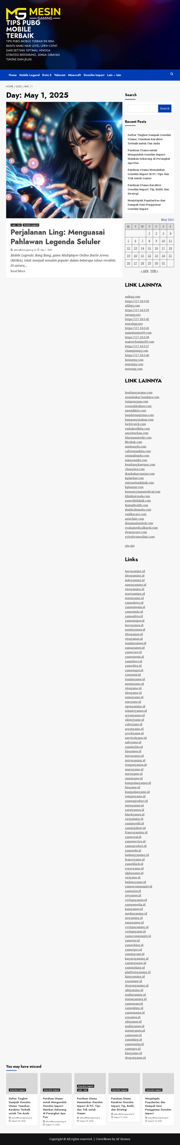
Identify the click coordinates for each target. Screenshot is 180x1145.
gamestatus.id (134, 1044)
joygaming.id (134, 918)
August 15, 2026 (155, 1120)
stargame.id (133, 702)
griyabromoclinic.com (140, 537)
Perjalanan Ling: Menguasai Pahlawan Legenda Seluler (58, 237)
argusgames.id (135, 715)
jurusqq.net (133, 315)
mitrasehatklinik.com (139, 483)
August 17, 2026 (121, 1117)
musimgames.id (135, 643)
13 (135, 248)
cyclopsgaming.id (137, 927)
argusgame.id (134, 729)
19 (128, 256)
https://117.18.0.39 (137, 310)
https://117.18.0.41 (137, 328)
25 (170, 256)
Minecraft (74, 75)
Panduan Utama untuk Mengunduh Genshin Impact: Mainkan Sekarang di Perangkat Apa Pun (149, 156)
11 (170, 241)
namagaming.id (135, 585)
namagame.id (134, 697)
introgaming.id (135, 760)
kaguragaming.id (137, 959)
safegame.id (133, 742)
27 (135, 263)
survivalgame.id (136, 738)
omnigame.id (134, 778)
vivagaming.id (134, 589)
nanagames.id (134, 922)
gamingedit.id (134, 823)
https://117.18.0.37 (137, 346)
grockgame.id (134, 733)
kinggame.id (133, 1053)
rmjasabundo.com (137, 455)
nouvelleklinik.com (138, 501)
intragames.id (134, 756)
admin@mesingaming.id (25, 250)
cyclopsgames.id (136, 900)
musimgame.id (135, 679)
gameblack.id (134, 864)
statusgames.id (135, 1031)
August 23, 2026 (19, 1120)
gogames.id (132, 1017)
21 (142, 256)
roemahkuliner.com (138, 406)
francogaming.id (136, 832)
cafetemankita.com (138, 451)
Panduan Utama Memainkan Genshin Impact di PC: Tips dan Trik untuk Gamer (148, 174)
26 (128, 263)
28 (142, 263)
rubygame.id (133, 724)
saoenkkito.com (135, 410)
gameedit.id (133, 850)
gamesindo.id (134, 612)
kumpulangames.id (138, 783)
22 (149, 256)
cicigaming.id (134, 819)
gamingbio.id (134, 747)
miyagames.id (134, 805)
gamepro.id (133, 1049)
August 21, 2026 (53, 1124)
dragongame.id (135, 1058)
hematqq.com (134, 360)
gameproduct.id (136, 846)
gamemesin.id (134, 657)
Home (13, 75)
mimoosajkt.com (136, 460)
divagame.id (133, 693)
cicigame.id (132, 877)
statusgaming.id (136, 999)
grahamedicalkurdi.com (141, 528)
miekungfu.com (135, 446)
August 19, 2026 (87, 1120)
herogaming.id (135, 571)
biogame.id (132, 787)
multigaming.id (135, 995)
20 (135, 256)
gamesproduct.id (136, 801)
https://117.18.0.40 (137, 355)
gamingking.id (135, 968)
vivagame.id (133, 688)
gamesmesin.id (135, 607)
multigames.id (134, 1026)
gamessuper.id (134, 621)
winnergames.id (136, 711)
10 (163, 241)
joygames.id (133, 895)
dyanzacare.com (136, 532)
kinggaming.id (135, 976)
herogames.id (134, 625)
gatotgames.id (134, 810)
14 (142, 248)
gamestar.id (133, 675)
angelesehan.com (136, 433)
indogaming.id (135, 580)
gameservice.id (135, 841)
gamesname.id (135, 1013)
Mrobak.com (133, 442)
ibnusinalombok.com (139, 523)
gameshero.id (134, 603)
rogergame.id (134, 868)
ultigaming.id (134, 990)
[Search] (172, 74)
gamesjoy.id (133, 891)
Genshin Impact (93, 75)
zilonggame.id (134, 720)
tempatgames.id (136, 765)
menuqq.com (134, 369)
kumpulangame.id (137, 792)
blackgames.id (134, 814)
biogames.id (133, 751)
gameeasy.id (133, 1035)
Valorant (59, 75)
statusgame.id (134, 598)
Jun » (154, 271)
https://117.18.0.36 (137, 301)
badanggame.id (135, 882)
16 (156, 248)
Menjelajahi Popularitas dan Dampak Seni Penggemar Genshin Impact (146, 205)
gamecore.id (133, 652)
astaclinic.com (134, 519)
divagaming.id (134, 576)
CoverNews (103, 1139)
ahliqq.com (132, 306)
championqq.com (136, 351)
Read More (18, 271)
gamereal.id (133, 837)
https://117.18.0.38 (137, 337)
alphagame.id (134, 873)
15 (149, 248)
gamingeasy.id (134, 954)
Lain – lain (114, 75)
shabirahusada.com (138, 510)
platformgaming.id (138, 972)
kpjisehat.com (134, 478)
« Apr (144, 271)
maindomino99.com (138, 333)
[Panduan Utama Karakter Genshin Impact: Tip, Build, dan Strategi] (124, 1083)
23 (156, 256)
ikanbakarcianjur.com (140, 474)
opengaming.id (135, 706)
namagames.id (135, 648)
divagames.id (134, 634)
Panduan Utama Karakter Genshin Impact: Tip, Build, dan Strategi (148, 189)
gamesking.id (134, 1008)
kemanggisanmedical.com (142, 492)
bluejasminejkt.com (138, 438)
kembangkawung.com (140, 464)
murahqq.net (134, 324)
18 (170, 248)
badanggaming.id (137, 855)
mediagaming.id (136, 913)
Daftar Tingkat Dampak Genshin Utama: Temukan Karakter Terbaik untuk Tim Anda (149, 139)
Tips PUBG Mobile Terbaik (23, 29)
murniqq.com (134, 364)
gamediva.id (133, 666)
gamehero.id (133, 661)
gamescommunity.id (138, 886)
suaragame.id (134, 769)
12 (128, 248)
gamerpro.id (133, 950)
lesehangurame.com (138, 392)
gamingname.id (135, 963)
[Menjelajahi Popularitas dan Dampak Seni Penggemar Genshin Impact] (158, 1083)
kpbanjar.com (134, 487)
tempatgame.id (135, 796)
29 (149, 263)
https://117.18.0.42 (137, 319)
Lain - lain (16, 225)
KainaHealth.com (136, 505)
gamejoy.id (132, 940)
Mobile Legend (29, 75)
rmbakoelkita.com (137, 429)
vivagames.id (134, 639)
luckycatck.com (135, 424)
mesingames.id (135, 630)
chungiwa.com (135, 469)
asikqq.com (132, 297)
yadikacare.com (135, 514)
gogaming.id (133, 981)
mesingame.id (134, 684)
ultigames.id (133, 1022)
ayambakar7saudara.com (142, 397)
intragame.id (134, 774)
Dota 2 (47, 75)
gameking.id (133, 1040)
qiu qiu (129, 546)
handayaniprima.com (139, 415)
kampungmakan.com (139, 420)
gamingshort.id (135, 828)
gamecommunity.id (138, 936)
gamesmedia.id (135, 904)
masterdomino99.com (139, 342)
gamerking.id (134, 945)
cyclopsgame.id (135, 931)
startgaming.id (135, 594)
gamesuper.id (134, 670)
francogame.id (135, 859)
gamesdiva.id (134, 616)
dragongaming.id (137, 985)
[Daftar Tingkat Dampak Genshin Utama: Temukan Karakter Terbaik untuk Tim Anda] (22, 1083)
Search (131, 95)
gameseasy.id (134, 1004)
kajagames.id (134, 909)
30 (156, 263)
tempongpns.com (136, 401)
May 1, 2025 (46, 250)
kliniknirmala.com (137, 496)
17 (163, 248)
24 (163, 256)
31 (163, 263)
